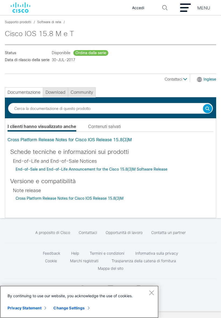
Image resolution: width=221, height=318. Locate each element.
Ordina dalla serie (90, 53)
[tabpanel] (110, 140)
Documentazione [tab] (24, 92)
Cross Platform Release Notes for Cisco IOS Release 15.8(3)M (70, 139)
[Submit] (207, 109)
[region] (79, 302)
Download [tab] (55, 92)
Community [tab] (82, 92)
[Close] (151, 292)
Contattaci (174, 79)
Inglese (209, 79)
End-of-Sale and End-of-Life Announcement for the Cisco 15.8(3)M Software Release (91, 169)
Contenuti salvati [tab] (104, 126)
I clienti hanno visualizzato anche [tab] (42, 126)
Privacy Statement (25, 308)
